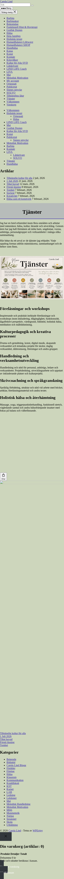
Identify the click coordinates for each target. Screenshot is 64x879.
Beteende (11, 759)
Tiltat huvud (13, 184)
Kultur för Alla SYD (17, 62)
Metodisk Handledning (18, 804)
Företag (10, 771)
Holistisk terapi (14, 39)
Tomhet (10, 190)
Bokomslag (12, 24)
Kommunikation (15, 780)
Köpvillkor (12, 59)
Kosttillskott (13, 783)
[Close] (6, 836)
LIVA (10, 71)
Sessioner (11, 819)
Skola (9, 822)
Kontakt (11, 56)
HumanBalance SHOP (18, 45)
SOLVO (11, 92)
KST (9, 786)
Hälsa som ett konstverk (19, 198)
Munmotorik (13, 813)
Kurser (10, 789)
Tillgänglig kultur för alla (19, 178)
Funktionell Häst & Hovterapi (22, 27)
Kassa (10, 51)
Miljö (9, 810)
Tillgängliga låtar (15, 95)
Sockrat (10, 193)
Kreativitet (12, 195)
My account (13, 80)
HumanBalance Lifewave (20, 42)
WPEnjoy (38, 830)
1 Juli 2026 (12, 181)
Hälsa (9, 33)
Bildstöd (11, 762)
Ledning (11, 795)
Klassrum (11, 777)
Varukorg (11, 104)
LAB (9, 792)
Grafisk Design (14, 30)
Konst (10, 54)
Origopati (11, 83)
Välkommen (13, 101)
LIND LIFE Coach (17, 68)
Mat (9, 74)
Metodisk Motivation (17, 77)
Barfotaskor (13, 21)
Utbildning (12, 825)
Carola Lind (6, 1)
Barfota (10, 18)
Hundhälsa (12, 48)
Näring (10, 816)
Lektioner (12, 798)
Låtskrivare (12, 65)
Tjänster (11, 98)
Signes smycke (14, 89)
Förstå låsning (14, 187)
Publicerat (12, 86)
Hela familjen (14, 36)
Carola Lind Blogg (16, 765)
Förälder (11, 768)
